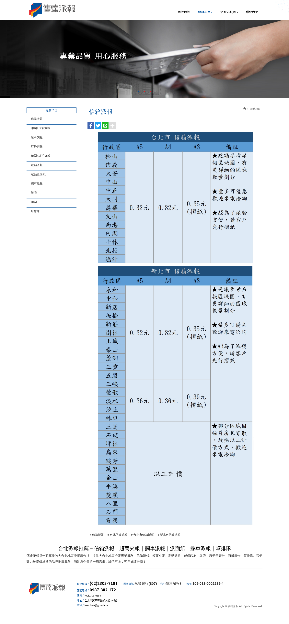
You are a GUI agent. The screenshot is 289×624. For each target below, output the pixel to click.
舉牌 (34, 192)
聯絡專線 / (83, 584)
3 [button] (150, 92)
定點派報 (37, 165)
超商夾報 (37, 137)
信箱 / (80, 605)
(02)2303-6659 (93, 595)
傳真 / (80, 595)
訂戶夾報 (37, 146)
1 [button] (139, 92)
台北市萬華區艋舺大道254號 (101, 600)
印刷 (34, 202)
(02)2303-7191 (104, 583)
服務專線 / (83, 590)
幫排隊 (35, 211)
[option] (144, 59)
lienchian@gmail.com (97, 605)
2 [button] (144, 92)
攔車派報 (37, 183)
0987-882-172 (103, 590)
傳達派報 (52, 10)
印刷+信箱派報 (40, 128)
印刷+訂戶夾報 (40, 155)
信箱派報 (37, 118)
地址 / (80, 600)
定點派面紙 (38, 174)
